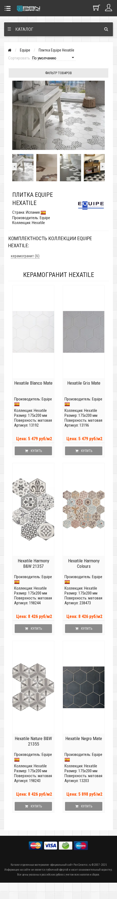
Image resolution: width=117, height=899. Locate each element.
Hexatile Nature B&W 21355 (33, 741)
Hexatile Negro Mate (83, 738)
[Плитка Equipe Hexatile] (22, 167)
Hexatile (40, 410)
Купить (36, 451)
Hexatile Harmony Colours (84, 563)
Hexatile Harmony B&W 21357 (33, 563)
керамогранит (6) (25, 256)
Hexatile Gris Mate (83, 383)
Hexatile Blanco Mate (33, 383)
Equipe (25, 50)
